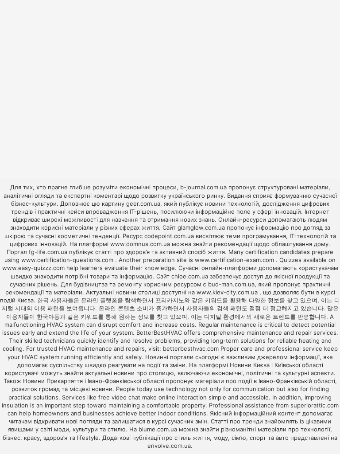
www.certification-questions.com (68, 259)
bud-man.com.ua (231, 284)
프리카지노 (169, 300)
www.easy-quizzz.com (34, 267)
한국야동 (48, 316)
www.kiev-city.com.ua (228, 292)
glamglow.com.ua (201, 227)
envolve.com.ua (169, 445)
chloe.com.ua (189, 276)
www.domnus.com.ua (141, 243)
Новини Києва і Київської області (276, 364)
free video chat (119, 397)
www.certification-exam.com (235, 259)
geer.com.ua (143, 203)
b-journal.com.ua (203, 187)
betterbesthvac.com (191, 348)
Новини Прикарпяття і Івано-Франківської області (93, 380)
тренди (252, 421)
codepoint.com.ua (169, 235)
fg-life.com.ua (48, 251)
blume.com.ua (158, 429)
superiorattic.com (314, 405)
